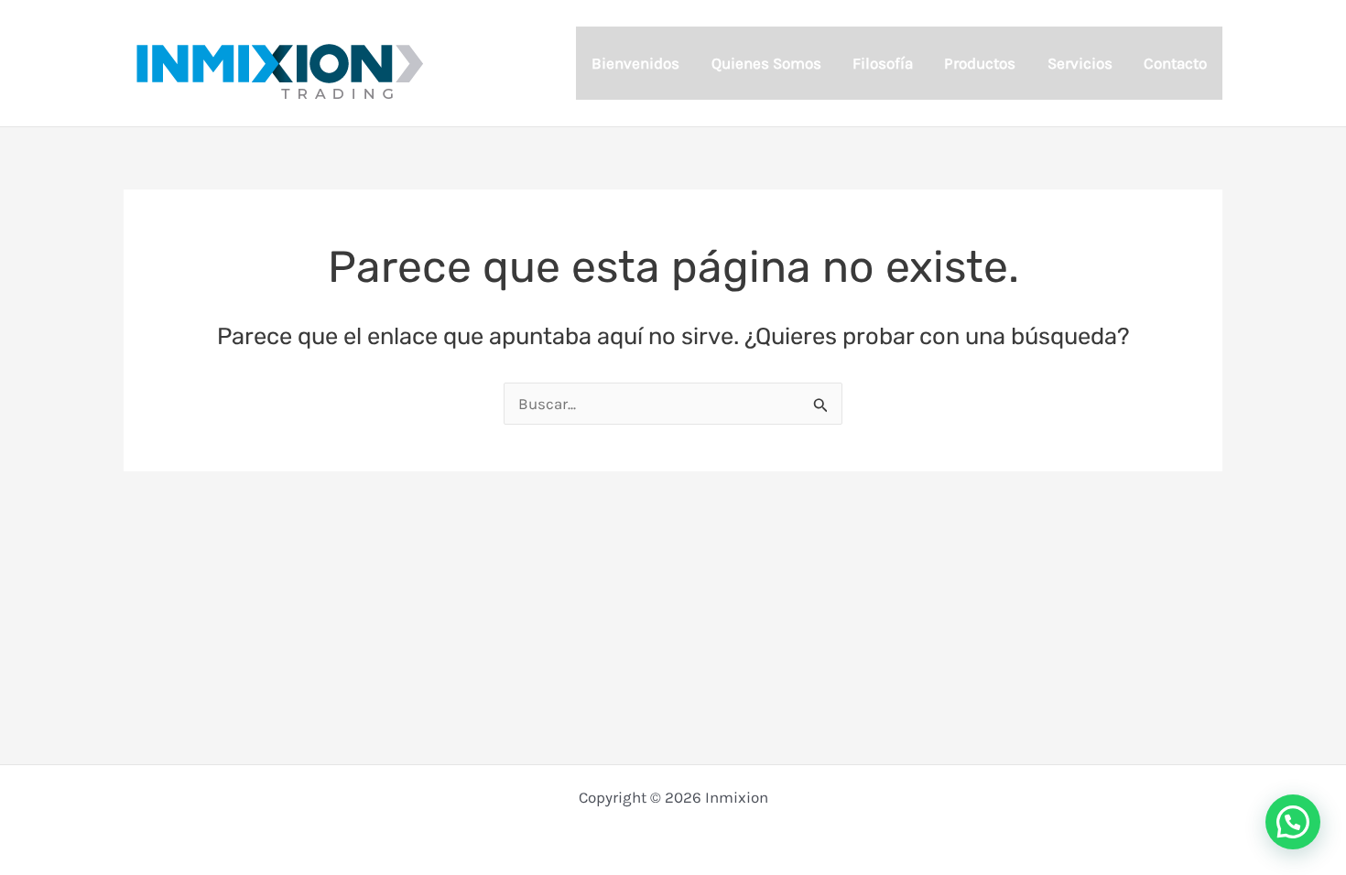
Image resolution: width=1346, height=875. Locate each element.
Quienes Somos (766, 63)
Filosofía (882, 63)
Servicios (1080, 63)
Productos (979, 63)
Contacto (1175, 63)
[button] (1292, 821)
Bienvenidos (635, 63)
